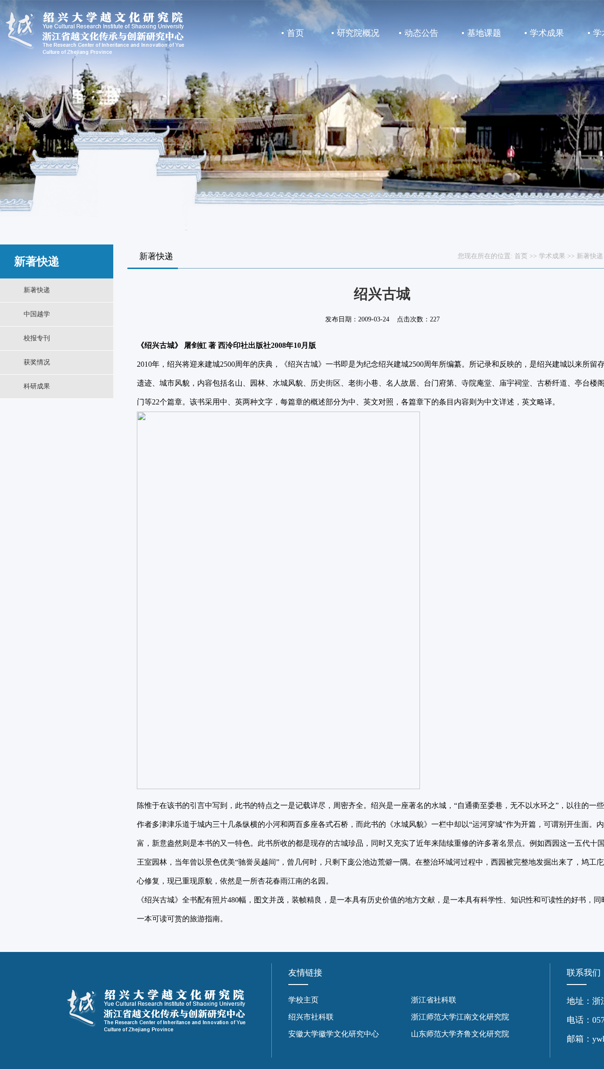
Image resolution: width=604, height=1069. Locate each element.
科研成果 (37, 386)
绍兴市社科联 (311, 1017)
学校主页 (303, 1000)
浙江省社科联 (433, 1000)
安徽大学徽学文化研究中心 (333, 1034)
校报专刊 (37, 338)
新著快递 (37, 290)
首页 (295, 33)
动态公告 (421, 33)
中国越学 (37, 314)
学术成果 (547, 33)
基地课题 (484, 33)
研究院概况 (358, 33)
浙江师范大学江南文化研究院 (460, 1017)
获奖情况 (37, 362)
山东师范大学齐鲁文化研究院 (460, 1034)
